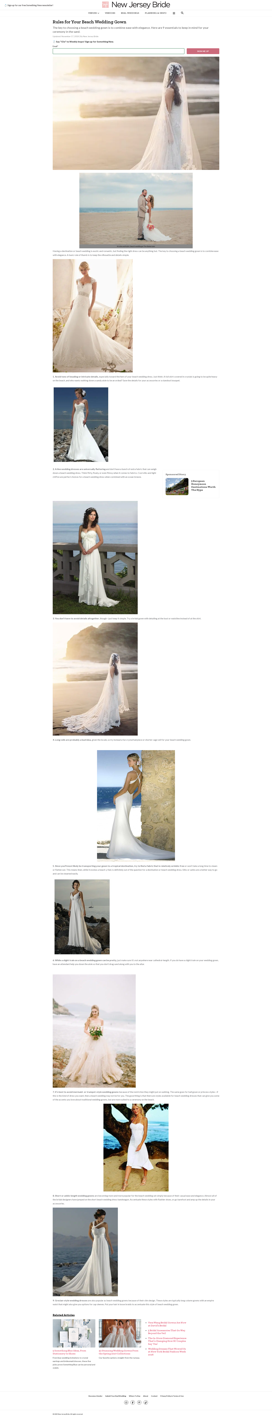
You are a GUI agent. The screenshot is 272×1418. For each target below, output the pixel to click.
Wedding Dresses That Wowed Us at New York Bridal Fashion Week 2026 (167, 1351)
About (145, 1396)
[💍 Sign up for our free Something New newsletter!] (136, 5)
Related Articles (64, 1315)
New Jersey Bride (90, 36)
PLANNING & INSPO (156, 13)
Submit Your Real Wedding (115, 1396)
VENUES (92, 13)
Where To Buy (134, 1396)
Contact (154, 1396)
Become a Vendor (95, 1396)
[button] (182, 13)
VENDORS (110, 13)
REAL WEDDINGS (130, 13)
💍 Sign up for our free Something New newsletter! (28, 5)
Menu (173, 13)
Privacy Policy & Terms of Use (172, 1396)
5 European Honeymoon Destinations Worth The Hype (203, 485)
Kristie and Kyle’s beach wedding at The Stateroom (136, 246)
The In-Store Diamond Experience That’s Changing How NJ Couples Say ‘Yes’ (167, 1341)
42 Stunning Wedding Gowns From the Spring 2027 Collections (118, 1352)
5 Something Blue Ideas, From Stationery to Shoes (69, 1352)
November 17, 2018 (70, 36)
